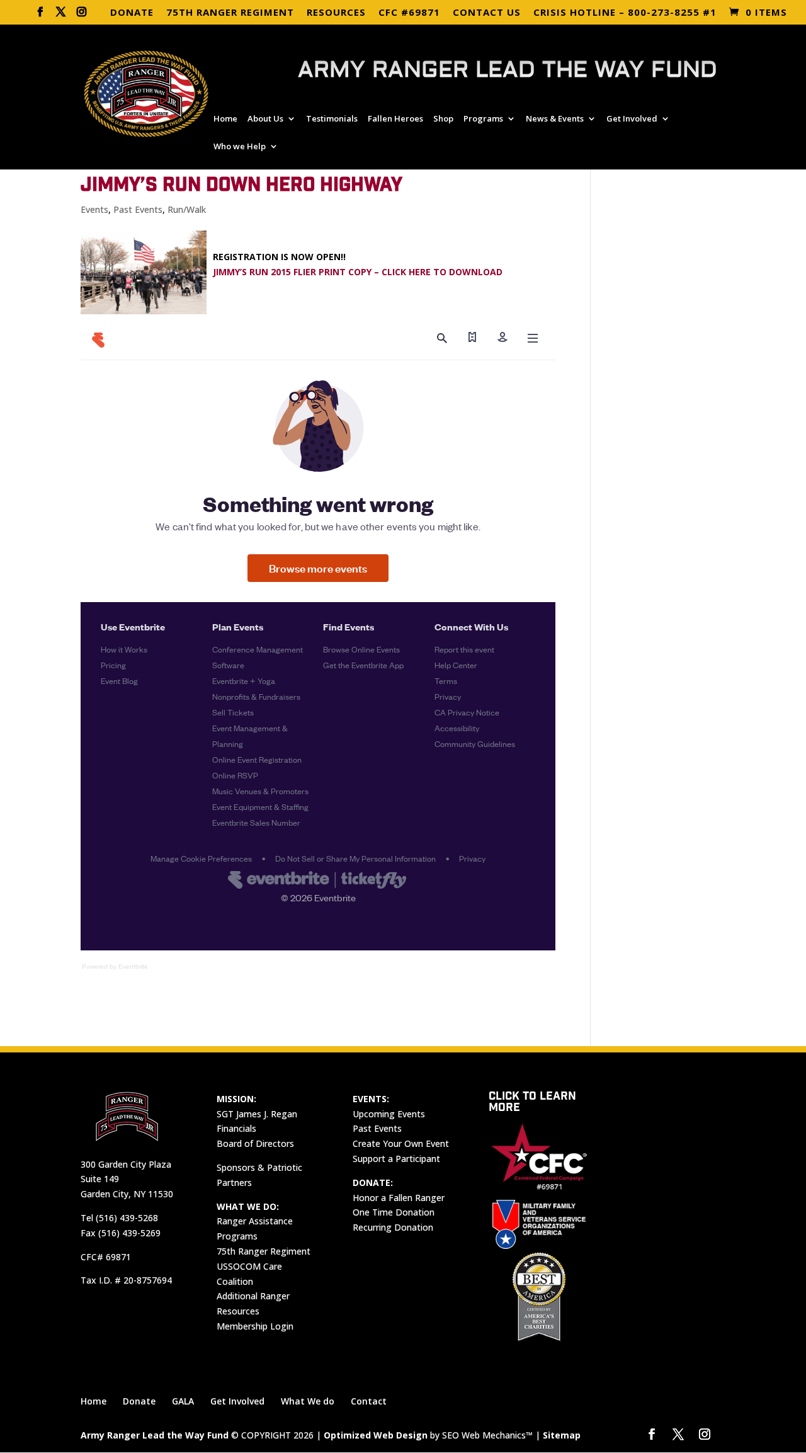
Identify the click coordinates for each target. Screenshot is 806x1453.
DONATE (132, 13)
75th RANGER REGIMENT (230, 13)
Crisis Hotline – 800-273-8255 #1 (625, 13)
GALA (183, 1401)
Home (225, 119)
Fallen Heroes (395, 119)
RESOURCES (336, 13)
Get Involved (631, 119)
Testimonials (332, 119)
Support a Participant (396, 1159)
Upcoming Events (389, 1114)
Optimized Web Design (376, 1435)
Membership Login (255, 1326)
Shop (443, 119)
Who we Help (239, 147)
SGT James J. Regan (257, 1114)
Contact (369, 1401)
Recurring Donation (393, 1227)
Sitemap (562, 1435)
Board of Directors (255, 1143)
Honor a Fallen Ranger (399, 1198)
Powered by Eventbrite (115, 966)
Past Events (137, 209)
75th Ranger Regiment (263, 1251)
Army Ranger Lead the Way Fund (155, 1435)
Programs (483, 119)
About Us (265, 119)
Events (94, 209)
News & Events (555, 119)
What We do (307, 1401)
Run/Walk (186, 209)
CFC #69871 (409, 13)
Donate (139, 1401)
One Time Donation (393, 1212)
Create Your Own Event (401, 1143)
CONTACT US (487, 13)
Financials (236, 1128)
